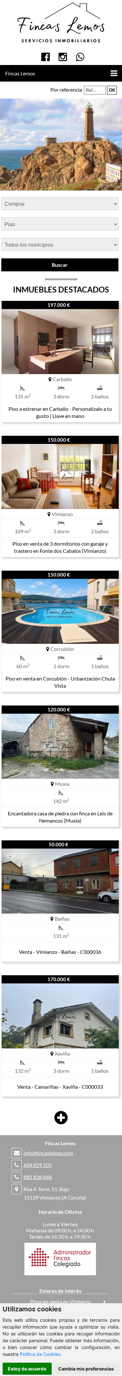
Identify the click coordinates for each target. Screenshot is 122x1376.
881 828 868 (37, 1177)
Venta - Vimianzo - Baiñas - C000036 (60, 952)
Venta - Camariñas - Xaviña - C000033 (60, 1087)
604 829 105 (37, 1165)
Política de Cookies (40, 1354)
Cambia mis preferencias (86, 1368)
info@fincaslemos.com (48, 1153)
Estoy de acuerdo (27, 1368)
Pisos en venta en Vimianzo (60, 1301)
